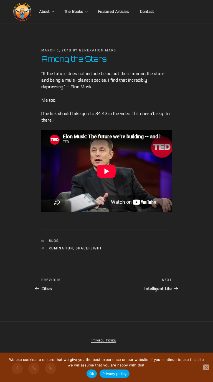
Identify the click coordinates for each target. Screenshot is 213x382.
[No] (206, 367)
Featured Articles (113, 11)
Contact (147, 11)
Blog (54, 241)
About (44, 11)
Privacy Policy (103, 340)
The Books (73, 11)
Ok (91, 373)
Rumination (61, 248)
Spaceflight (89, 248)
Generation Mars (97, 50)
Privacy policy (114, 373)
